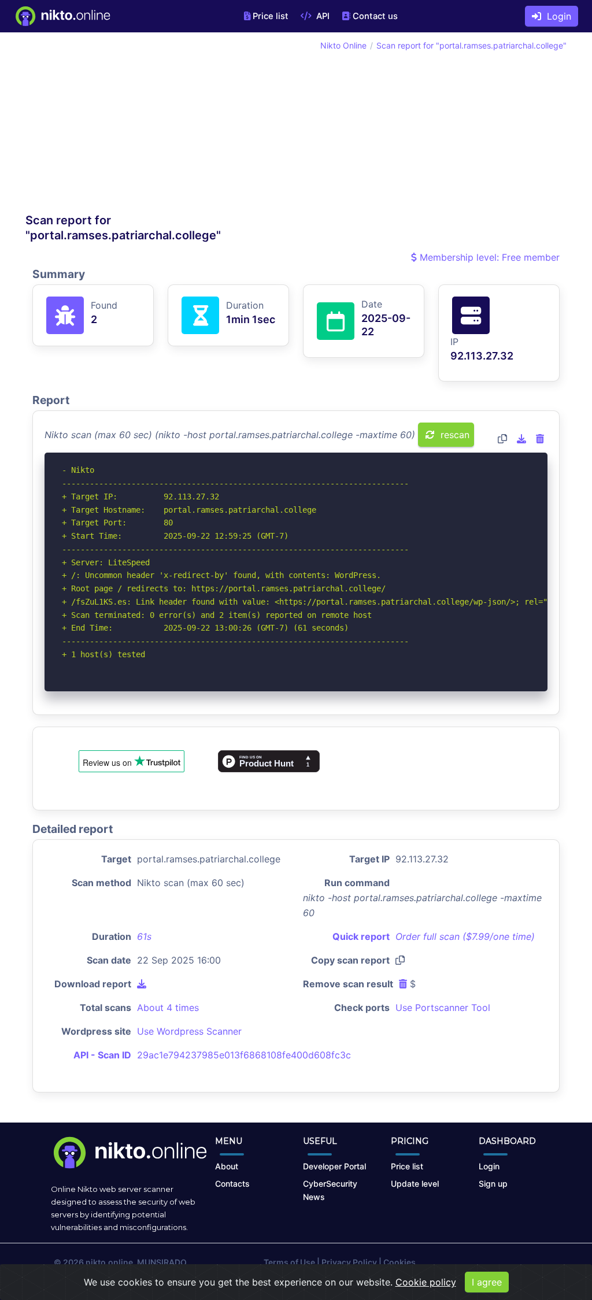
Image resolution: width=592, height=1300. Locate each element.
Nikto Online (343, 45)
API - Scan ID (102, 1055)
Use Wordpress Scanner (189, 1031)
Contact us (375, 16)
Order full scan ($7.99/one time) (465, 936)
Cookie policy (425, 1282)
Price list (270, 16)
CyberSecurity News (330, 1190)
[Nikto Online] (62, 16)
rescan (453, 434)
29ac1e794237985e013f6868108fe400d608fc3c (244, 1055)
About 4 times (168, 1007)
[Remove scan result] (539, 439)
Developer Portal (334, 1166)
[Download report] (521, 439)
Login (556, 16)
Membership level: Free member (488, 257)
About (226, 1166)
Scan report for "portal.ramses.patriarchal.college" (471, 45)
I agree (487, 1282)
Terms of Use (289, 1262)
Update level (415, 1183)
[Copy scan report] (502, 438)
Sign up (493, 1183)
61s (144, 936)
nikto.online (109, 1262)
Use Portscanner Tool (442, 1007)
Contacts (232, 1183)
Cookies (399, 1262)
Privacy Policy (349, 1262)
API (322, 16)
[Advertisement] (160, 126)
